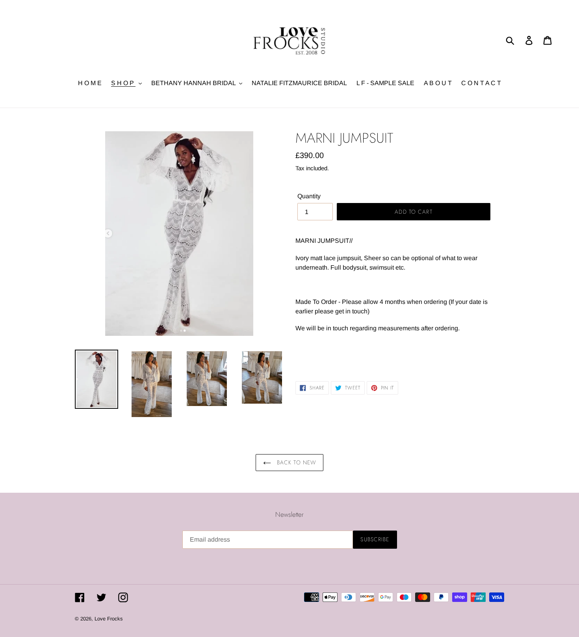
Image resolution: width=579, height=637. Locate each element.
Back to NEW (295, 462)
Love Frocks (109, 619)
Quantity (309, 196)
